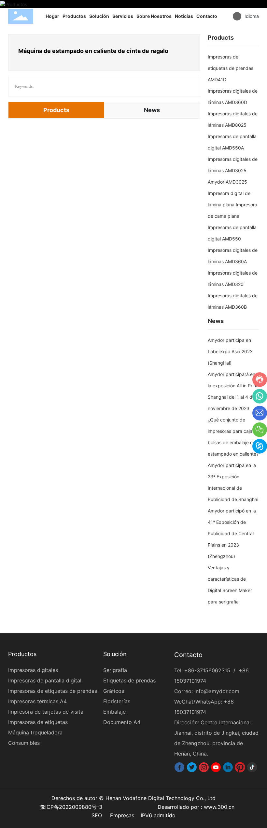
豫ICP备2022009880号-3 (71, 807)
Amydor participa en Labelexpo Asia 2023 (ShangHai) (230, 351)
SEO (96, 815)
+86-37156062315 (207, 670)
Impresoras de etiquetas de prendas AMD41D (230, 68)
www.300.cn (219, 807)
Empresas (122, 815)
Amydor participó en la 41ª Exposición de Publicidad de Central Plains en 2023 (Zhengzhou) (232, 533)
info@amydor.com (216, 691)
